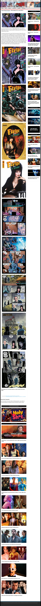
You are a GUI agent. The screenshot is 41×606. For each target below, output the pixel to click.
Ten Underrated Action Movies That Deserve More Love (33, 178)
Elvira (13, 396)
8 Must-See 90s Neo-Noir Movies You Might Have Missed (11, 595)
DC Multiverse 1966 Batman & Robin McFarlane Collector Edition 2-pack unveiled (33, 78)
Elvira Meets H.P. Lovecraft (18, 396)
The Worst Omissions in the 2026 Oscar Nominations (11, 544)
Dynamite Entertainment (9, 396)
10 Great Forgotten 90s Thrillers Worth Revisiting (10, 475)
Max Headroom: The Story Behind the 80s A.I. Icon (10, 578)
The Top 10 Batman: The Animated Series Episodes (33, 156)
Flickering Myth (20, 4)
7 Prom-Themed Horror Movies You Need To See (10, 561)
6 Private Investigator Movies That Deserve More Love (11, 458)
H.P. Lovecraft (24, 396)
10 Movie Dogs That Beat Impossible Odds (32, 56)
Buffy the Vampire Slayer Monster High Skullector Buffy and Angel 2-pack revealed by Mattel (33, 103)
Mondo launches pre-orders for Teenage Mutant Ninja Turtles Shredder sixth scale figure (33, 44)
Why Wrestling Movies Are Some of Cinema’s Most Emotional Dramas (34, 90)
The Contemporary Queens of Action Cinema (9, 510)
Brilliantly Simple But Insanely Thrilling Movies (9, 527)
